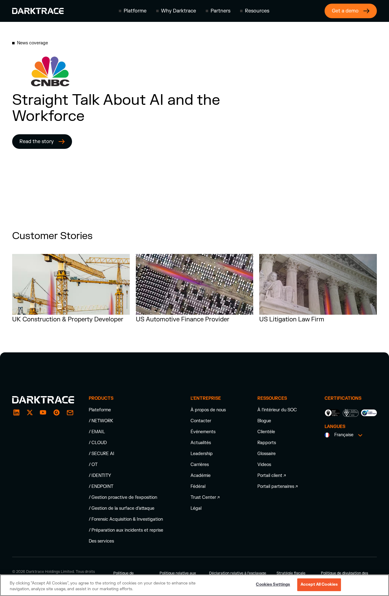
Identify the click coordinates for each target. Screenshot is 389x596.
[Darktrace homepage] (38, 11)
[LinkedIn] (16, 412)
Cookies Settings (273, 584)
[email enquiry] (70, 412)
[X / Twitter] (30, 412)
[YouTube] (43, 412)
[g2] (56, 412)
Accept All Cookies (319, 584)
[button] (132, 11)
